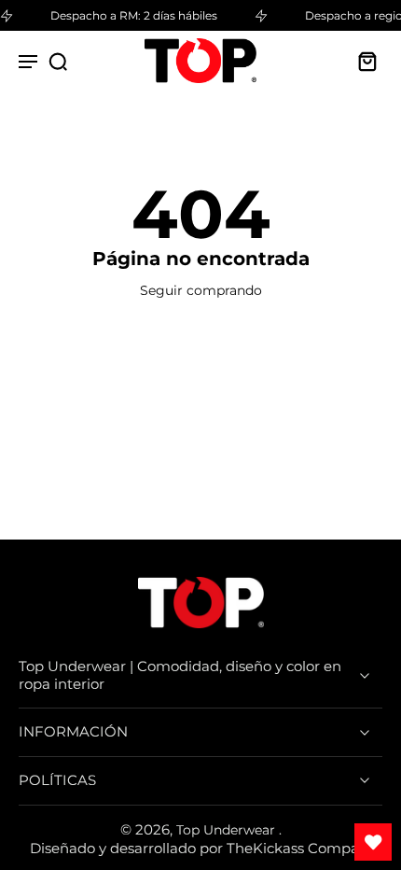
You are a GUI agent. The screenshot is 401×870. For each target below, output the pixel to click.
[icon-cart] (361, 60)
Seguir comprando (201, 290)
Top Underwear (227, 829)
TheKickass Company (301, 848)
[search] (57, 60)
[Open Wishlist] (373, 842)
